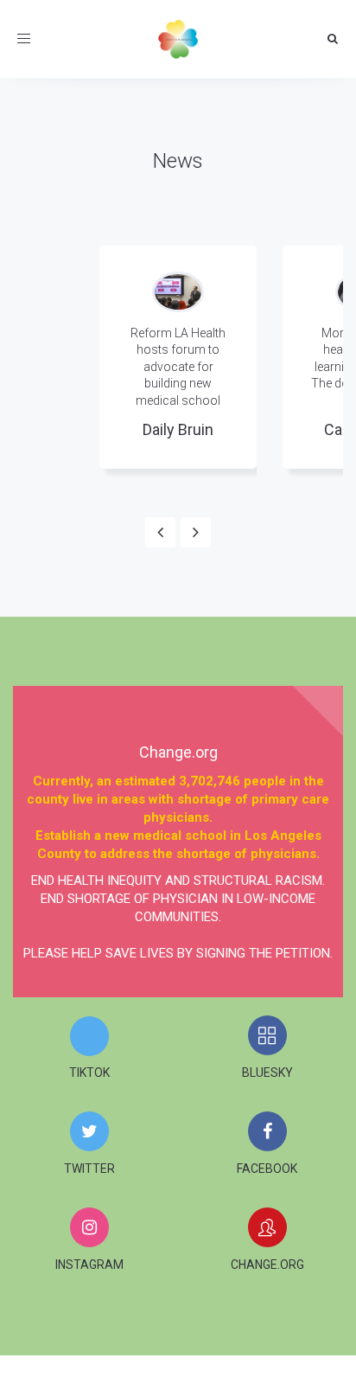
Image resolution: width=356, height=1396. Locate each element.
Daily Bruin (178, 429)
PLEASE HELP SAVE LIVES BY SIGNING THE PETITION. (178, 953)
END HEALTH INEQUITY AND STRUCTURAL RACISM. (178, 880)
